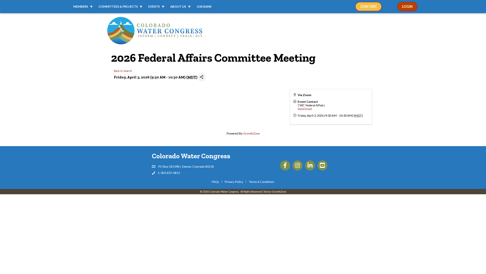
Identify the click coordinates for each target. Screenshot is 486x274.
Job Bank (204, 6)
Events (154, 6)
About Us (178, 6)
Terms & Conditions (261, 181)
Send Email (305, 109)
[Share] (201, 77)
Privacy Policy (234, 181)
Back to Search (123, 70)
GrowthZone (251, 133)
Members (80, 6)
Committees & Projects (118, 6)
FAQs (215, 181)
